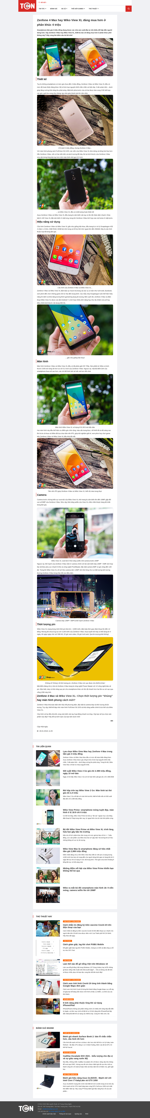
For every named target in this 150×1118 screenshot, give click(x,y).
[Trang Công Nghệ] (25, 1108)
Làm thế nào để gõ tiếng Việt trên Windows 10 (85, 964)
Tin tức (42, 8)
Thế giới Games (77, 8)
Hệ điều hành (68, 999)
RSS (86, 1114)
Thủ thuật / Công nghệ (72, 921)
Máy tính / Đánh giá (70, 1074)
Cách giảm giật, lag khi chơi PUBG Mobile (83, 944)
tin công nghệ (53, 1111)
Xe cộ (63, 8)
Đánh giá (53, 8)
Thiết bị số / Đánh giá (71, 1033)
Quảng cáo (78, 1114)
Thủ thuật (93, 8)
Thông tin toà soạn (65, 1114)
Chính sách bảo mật (49, 1114)
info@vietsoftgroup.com (50, 1109)
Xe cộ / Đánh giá (69, 1052)
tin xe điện (62, 1111)
